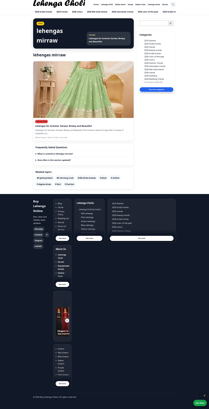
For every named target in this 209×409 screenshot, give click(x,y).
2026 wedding (150, 75)
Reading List (63, 218)
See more (62, 238)
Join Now (200, 403)
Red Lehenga (87, 213)
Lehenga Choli (107, 4)
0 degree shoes (44, 184)
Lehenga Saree (154, 4)
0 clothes (115, 178)
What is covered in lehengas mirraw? (55, 153)
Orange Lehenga (88, 233)
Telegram (38, 240)
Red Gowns (63, 352)
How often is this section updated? (54, 160)
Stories (165, 4)
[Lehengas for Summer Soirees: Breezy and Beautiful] (83, 89)
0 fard (58, 184)
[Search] (170, 23)
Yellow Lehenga (88, 229)
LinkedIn (38, 246)
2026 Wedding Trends (154, 79)
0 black (103, 178)
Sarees (130, 4)
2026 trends (149, 72)
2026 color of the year (148, 11)
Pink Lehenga (87, 217)
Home (96, 4)
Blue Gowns (63, 356)
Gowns (61, 348)
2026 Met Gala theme (97, 11)
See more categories (156, 89)
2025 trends (62, 11)
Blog (60, 203)
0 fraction (69, 184)
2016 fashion (150, 40)
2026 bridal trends (43, 11)
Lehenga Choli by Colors (90, 209)
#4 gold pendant (45, 178)
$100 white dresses (87, 178)
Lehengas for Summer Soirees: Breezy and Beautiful (63, 125)
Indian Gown (120, 4)
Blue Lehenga (87, 225)
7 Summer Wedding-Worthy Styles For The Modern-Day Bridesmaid (159, 85)
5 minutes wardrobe (153, 82)
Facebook (38, 235)
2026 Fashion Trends (153, 63)
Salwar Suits (140, 4)
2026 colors (77, 11)
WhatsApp (39, 229)
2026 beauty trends (153, 50)
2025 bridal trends (171, 11)
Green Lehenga (88, 221)
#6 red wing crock (65, 178)
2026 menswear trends (122, 11)
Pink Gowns (63, 374)
